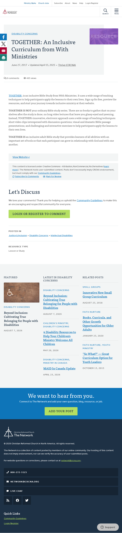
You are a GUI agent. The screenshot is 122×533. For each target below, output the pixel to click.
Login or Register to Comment (39, 213)
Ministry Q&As (30, 3)
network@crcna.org (71, 461)
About (67, 3)
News (74, 3)
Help (81, 3)
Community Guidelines (49, 173)
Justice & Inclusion (18, 235)
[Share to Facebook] (3, 36)
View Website (20, 157)
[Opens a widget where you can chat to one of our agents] (108, 527)
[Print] (3, 57)
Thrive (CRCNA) (67, 65)
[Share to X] (3, 43)
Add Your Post (61, 411)
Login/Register (91, 3)
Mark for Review (53, 176)
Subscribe (58, 3)
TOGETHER (15, 95)
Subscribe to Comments (27, 176)
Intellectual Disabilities (62, 235)
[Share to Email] (3, 50)
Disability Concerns (25, 34)
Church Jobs (43, 3)
